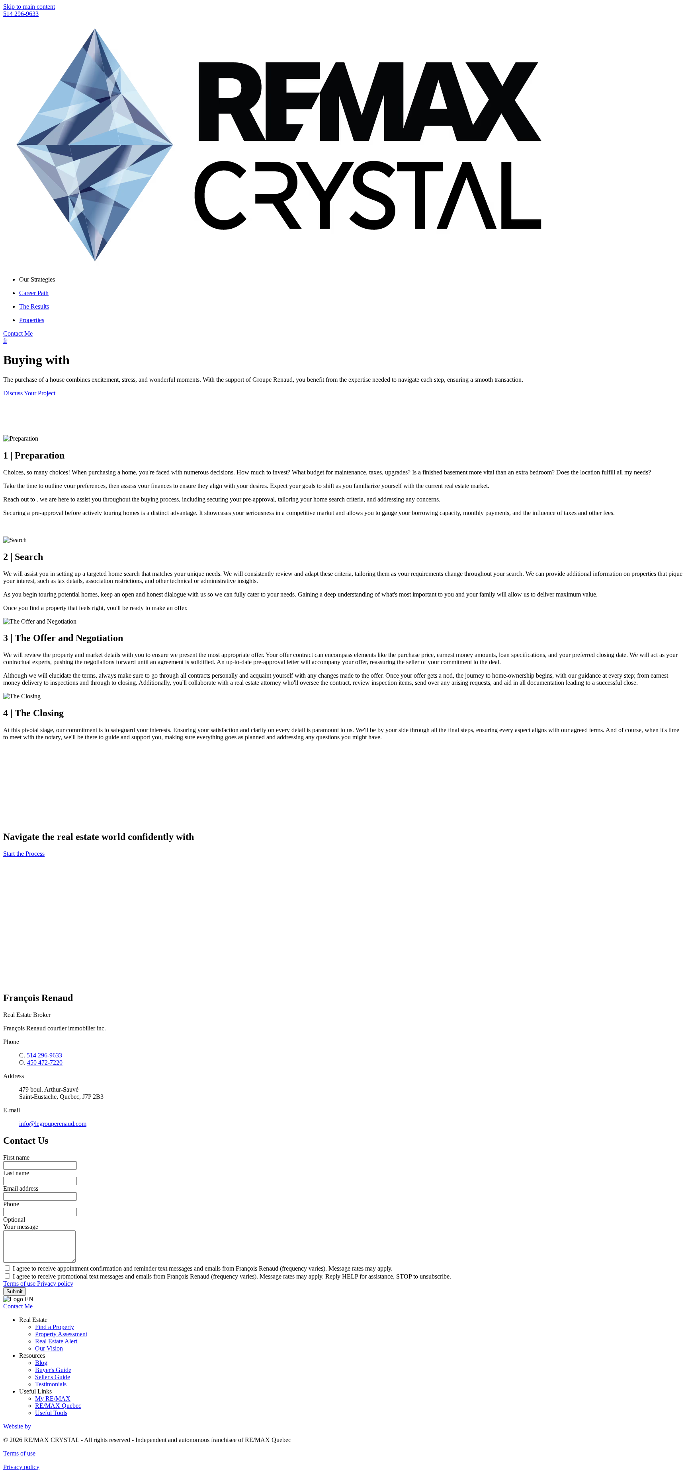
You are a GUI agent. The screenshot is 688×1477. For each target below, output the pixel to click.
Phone (11, 1204)
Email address (20, 1188)
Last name (16, 1173)
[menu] (352, 279)
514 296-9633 (21, 13)
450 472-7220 (45, 1062)
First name (16, 1157)
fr (5, 340)
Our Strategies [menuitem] (37, 279)
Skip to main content (29, 6)
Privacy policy (55, 1283)
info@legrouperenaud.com (52, 1123)
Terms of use (20, 1283)
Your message (20, 1226)
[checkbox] (344, 1268)
